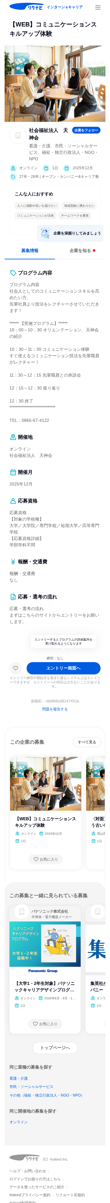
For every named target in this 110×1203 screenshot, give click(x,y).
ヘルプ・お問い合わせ (27, 1171)
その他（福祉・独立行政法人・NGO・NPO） (46, 1095)
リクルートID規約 (70, 1195)
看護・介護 (18, 1078)
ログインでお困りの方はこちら (35, 1179)
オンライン (18, 1122)
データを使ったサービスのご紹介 (36, 1187)
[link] (21, 911)
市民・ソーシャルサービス (31, 1087)
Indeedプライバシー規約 (29, 1195)
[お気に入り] (15, 668)
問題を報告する (55, 709)
